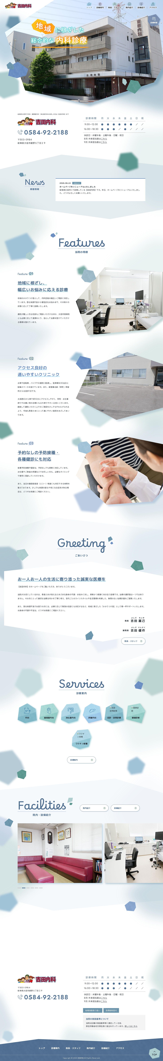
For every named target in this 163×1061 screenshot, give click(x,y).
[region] (101, 190)
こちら (104, 139)
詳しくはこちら (131, 1026)
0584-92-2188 (46, 132)
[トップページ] (37, 979)
